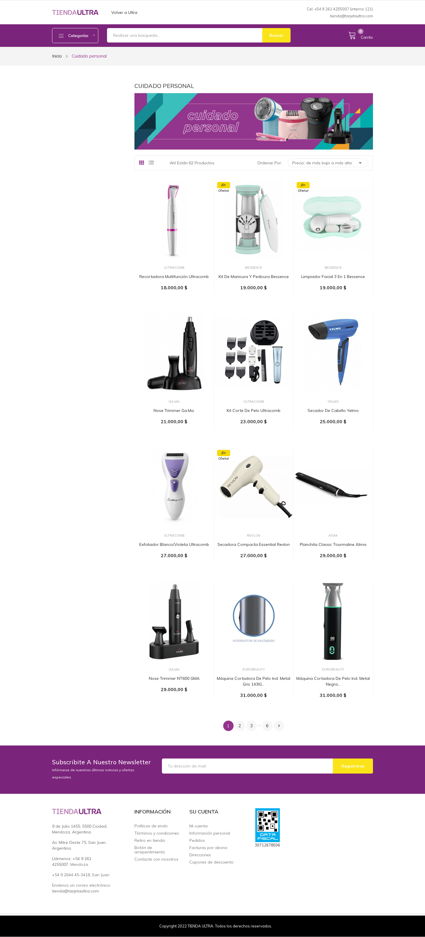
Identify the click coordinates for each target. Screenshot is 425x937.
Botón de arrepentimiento (149, 850)
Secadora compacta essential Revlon (253, 544)
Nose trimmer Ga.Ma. (174, 410)
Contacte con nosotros (156, 859)
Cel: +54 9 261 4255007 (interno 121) (340, 9)
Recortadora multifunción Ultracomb (174, 276)
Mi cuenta (198, 826)
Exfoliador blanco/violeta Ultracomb (174, 544)
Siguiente (279, 725)
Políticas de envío (151, 826)
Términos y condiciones (156, 833)
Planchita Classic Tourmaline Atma (333, 544)
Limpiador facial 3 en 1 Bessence (333, 276)
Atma (333, 535)
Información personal (209, 833)
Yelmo (333, 401)
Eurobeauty (254, 669)
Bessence (253, 267)
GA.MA (174, 401)
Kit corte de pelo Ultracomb (253, 410)
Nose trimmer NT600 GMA (174, 678)
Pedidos (197, 840)
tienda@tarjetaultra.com (351, 16)
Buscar (276, 35)
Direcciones (200, 855)
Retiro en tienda (149, 840)
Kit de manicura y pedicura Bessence (254, 276)
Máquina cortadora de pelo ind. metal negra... (333, 681)
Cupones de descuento (211, 862)
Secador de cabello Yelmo (333, 410)
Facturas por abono (208, 848)
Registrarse (352, 766)
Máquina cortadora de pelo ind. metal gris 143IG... (253, 681)
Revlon (253, 535)
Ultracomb (174, 267)
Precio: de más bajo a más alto (328, 162)
